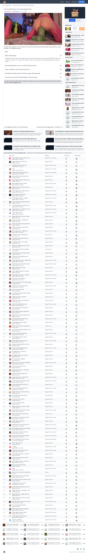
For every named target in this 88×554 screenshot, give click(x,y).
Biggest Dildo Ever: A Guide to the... (20, 161)
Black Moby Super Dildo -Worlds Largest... (21, 253)
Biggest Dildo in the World (76, 37)
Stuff (13, 168)
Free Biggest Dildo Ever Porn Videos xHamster (16, 127)
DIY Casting (83, 62)
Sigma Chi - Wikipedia (17, 519)
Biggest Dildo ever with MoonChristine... (21, 391)
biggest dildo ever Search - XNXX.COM (20, 369)
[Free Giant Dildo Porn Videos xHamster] (68, 112)
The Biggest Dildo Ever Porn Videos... (20, 355)
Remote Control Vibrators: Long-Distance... (21, 326)
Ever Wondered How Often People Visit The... (22, 329)
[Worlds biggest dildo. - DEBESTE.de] (68, 36)
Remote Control (74, 66)
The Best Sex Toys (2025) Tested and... (20, 285)
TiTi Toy (75, 27)
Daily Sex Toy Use (74, 75)
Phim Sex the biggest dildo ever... (19, 505)
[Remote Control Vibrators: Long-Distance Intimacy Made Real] (68, 65)
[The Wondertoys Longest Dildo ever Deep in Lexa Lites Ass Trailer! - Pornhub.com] (68, 95)
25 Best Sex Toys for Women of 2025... (20, 450)
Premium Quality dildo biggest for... (20, 333)
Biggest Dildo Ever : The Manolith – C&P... (21, 209)
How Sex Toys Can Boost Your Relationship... (21, 472)
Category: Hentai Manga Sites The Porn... (21, 344)
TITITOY (75, 29)
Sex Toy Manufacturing (75, 62)
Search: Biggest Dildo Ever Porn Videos (20, 271)
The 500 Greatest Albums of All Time (20, 384)
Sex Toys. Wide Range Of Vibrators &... (20, 388)
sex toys (14, 473)
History (78, 41)
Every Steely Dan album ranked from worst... (21, 479)
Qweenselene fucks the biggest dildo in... (21, 424)
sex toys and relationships (17, 440)
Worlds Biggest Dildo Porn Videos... (19, 183)
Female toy (74, 2)
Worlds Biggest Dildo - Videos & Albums (20, 190)
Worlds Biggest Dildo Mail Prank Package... (21, 428)
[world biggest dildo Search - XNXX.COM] (68, 117)
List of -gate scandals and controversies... (21, 205)
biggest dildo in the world (17, 159)
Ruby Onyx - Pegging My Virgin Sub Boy (20, 245)
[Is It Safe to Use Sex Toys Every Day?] (68, 74)
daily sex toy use (15, 236)
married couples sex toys (17, 502)
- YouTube (14, 446)
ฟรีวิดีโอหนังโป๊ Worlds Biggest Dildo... (20, 172)
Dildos (13, 468)
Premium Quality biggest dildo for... (20, 348)
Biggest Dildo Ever (74, 71)
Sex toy (62, 2)
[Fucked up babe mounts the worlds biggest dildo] (68, 53)
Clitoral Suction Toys (75, 50)
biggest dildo (8, 5)
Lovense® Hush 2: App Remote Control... (21, 417)
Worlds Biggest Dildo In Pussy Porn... (20, 340)
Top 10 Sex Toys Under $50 (18, 289)
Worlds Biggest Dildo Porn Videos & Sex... (21, 461)
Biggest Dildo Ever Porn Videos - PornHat (21, 497)
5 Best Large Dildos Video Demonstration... (21, 223)
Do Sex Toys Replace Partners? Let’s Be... (20, 439)
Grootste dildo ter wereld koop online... (20, 176)
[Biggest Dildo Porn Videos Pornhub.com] (68, 121)
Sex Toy (82, 41)
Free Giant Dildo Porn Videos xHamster (20, 435)
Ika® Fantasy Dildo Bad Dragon (19, 464)
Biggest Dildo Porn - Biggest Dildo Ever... (21, 494)
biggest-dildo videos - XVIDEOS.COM (20, 220)
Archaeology (73, 41)
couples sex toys (15, 415)
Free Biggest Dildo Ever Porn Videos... (20, 242)
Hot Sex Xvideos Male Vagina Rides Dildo (21, 201)
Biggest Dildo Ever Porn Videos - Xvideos (21, 216)
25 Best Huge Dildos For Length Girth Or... (21, 475)
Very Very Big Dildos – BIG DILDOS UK (20, 307)
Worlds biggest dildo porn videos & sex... (21, 157)
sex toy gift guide (16, 396)
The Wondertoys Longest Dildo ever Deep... (21, 293)
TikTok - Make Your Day (17, 212)
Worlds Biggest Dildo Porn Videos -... (20, 337)
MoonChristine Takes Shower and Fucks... (21, 486)
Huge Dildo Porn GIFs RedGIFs (18, 278)
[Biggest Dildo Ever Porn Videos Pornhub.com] (68, 86)
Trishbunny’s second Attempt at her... (20, 256)
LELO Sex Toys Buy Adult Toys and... (19, 304)
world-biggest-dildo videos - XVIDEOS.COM (21, 260)
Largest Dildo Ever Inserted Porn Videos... (21, 410)
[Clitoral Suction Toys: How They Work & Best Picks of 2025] (68, 49)
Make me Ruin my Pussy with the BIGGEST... (21, 362)
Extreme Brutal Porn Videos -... (18, 399)
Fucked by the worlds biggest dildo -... (20, 373)
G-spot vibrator (15, 250)
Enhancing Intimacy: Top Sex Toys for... (20, 413)
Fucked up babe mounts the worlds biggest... (22, 282)
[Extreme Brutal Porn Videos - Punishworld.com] (68, 78)
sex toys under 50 (16, 290)
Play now (82, 28)
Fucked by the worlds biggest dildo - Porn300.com (49, 127)
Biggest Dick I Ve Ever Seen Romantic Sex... (21, 315)
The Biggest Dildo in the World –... (19, 351)
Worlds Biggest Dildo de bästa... (19, 194)
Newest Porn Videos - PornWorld (19, 296)
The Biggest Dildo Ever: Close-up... (19, 165)
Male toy (68, 2)
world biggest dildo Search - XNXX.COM (20, 274)
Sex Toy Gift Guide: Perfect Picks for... (20, 395)
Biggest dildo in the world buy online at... (21, 187)
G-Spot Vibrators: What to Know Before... (21, 249)
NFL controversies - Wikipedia (18, 358)
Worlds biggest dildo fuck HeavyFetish (20, 311)
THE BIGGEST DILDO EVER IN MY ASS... (20, 238)
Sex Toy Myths (81, 75)
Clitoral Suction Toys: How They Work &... (21, 300)
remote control (15, 327)
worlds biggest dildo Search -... (19, 421)
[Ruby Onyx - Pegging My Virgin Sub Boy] (68, 70)
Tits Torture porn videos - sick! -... (19, 366)
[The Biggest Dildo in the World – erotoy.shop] (68, 44)
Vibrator (79, 66)
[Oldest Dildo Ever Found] (68, 40)
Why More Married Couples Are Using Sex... (21, 501)
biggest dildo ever (16, 162)
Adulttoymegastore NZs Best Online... (20, 318)
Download (81, 1)
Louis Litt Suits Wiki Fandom (18, 402)
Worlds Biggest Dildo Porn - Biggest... (20, 198)
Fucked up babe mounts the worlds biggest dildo (23, 5)
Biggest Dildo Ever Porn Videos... (19, 267)
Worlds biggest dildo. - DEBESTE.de (19, 231)
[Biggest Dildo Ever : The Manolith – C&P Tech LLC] (68, 108)
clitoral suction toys (16, 301)
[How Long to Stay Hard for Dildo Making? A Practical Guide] (68, 61)
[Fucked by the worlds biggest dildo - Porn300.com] (68, 90)
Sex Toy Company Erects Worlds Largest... (21, 380)
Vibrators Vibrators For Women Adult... (20, 227)
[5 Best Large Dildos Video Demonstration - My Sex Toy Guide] (68, 104)
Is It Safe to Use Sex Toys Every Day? (20, 234)
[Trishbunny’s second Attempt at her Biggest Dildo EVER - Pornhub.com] (68, 99)
